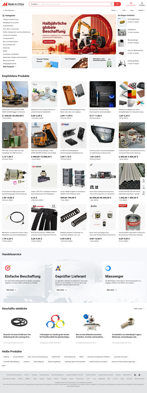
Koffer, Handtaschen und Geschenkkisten (16, 32)
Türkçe (122, 378)
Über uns (26, 375)
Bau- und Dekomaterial (10, 41)
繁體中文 (28, 378)
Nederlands (102, 378)
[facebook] (135, 375)
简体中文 (20, 378)
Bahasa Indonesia (139, 378)
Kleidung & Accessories (11, 23)
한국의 (88, 378)
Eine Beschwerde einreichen (14, 375)
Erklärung (34, 375)
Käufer (113, 10)
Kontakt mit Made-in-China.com (74, 375)
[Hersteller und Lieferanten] (13, 4)
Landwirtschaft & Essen (11, 19)
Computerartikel (8, 38)
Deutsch (56, 378)
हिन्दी (109, 378)
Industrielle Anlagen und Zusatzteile (15, 57)
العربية (94, 378)
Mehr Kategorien (8, 66)
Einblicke (118, 375)
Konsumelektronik (9, 45)
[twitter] (139, 375)
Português (64, 378)
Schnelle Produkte (91, 375)
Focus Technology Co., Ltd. (72, 382)
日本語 (35, 378)
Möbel (5, 51)
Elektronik (6, 48)
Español (49, 378)
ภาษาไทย (115, 378)
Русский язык (80, 378)
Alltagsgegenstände (9, 64)
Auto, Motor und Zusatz (11, 29)
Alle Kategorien (9, 10)
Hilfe (124, 10)
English (14, 378)
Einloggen (142, 5)
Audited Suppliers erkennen (105, 375)
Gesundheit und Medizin (11, 54)
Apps (132, 10)
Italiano (71, 378)
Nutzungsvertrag (44, 375)
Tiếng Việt (129, 378)
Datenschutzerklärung (57, 375)
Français (42, 378)
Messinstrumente (9, 60)
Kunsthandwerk (8, 26)
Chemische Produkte (10, 35)
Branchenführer (127, 375)
